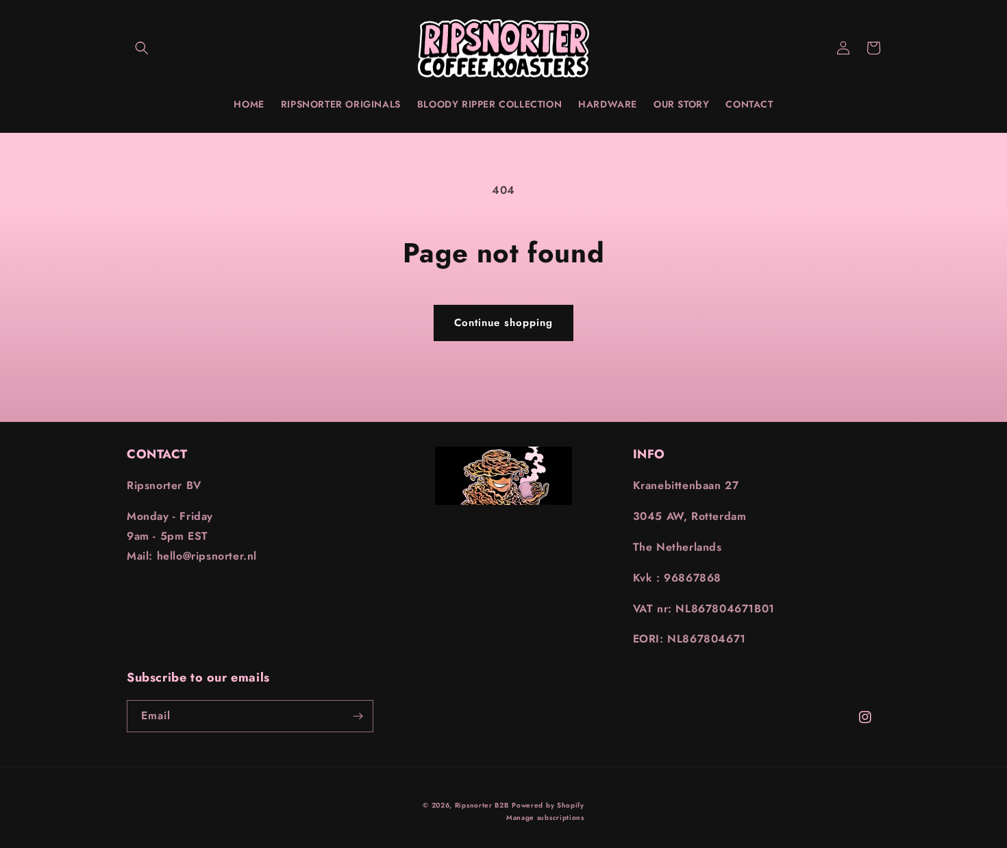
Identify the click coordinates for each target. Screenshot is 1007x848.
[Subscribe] (358, 716)
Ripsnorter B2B (482, 805)
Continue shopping (503, 322)
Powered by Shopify (548, 805)
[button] (142, 48)
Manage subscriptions (545, 817)
